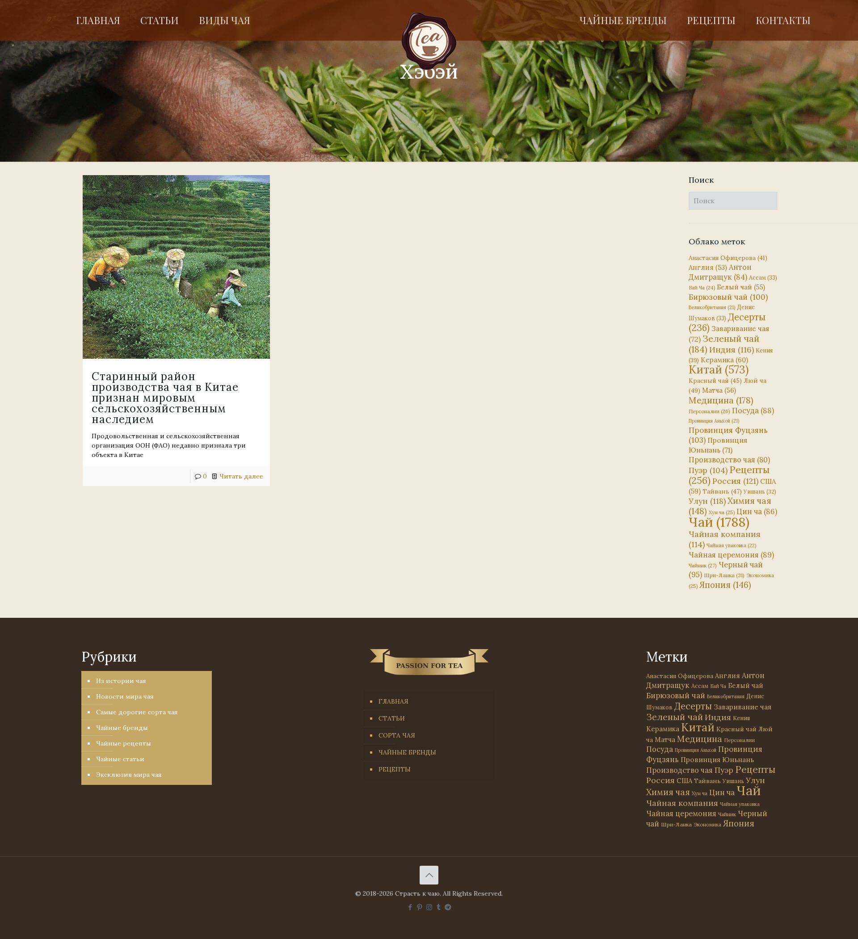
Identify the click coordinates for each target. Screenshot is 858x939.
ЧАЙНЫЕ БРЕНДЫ (407, 752)
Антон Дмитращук (720, 272)
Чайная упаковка (731, 545)
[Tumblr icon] (438, 907)
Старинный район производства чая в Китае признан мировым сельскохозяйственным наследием (165, 397)
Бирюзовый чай (728, 297)
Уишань (760, 491)
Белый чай (741, 287)
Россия (735, 481)
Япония (725, 584)
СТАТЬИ (392, 718)
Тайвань (722, 491)
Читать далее (241, 476)
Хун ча (722, 512)
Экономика (707, 825)
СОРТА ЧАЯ (397, 735)
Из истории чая (121, 681)
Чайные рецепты (123, 743)
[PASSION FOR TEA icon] (448, 907)
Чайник (703, 565)
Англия (708, 267)
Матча (719, 390)
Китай (719, 369)
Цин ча (756, 511)
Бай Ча (702, 288)
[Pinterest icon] (419, 907)
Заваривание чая (742, 706)
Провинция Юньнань (717, 759)
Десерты (693, 706)
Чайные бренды (122, 728)
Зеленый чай (724, 344)
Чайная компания (682, 803)
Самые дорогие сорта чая (137, 712)
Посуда (753, 410)
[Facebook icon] (410, 907)
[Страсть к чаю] (429, 41)
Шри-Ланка (724, 575)
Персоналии (709, 411)
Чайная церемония (731, 555)
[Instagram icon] (429, 907)
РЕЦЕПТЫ (395, 769)
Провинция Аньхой (714, 421)
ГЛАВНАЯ (393, 701)
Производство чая (729, 459)
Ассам (763, 277)
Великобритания (712, 307)
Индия (731, 349)
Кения (741, 718)
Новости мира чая (125, 696)
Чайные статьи (120, 759)
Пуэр (708, 470)
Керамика (724, 360)
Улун (707, 501)
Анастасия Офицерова (728, 258)
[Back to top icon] (429, 875)
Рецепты (729, 475)
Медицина (721, 400)
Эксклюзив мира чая (129, 775)
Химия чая (730, 505)
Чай (719, 521)
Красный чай (715, 381)
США (684, 780)
